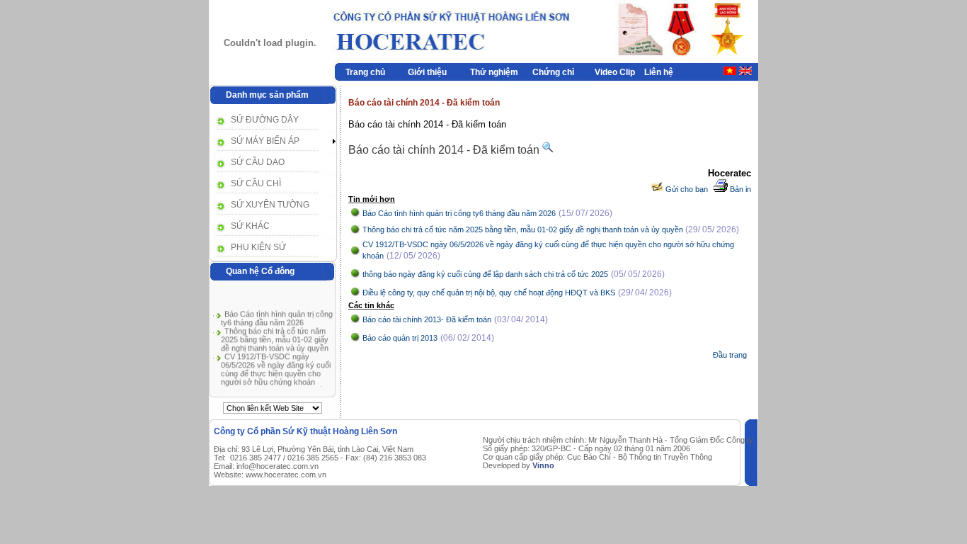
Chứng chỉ (553, 72)
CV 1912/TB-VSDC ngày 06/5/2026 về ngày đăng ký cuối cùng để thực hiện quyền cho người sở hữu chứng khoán (276, 368)
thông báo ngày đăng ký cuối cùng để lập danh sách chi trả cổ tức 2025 (485, 274)
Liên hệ (658, 72)
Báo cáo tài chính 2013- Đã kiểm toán (426, 319)
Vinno (543, 465)
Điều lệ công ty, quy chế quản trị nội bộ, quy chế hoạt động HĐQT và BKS (488, 292)
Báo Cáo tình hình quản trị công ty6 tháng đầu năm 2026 (277, 316)
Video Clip (615, 72)
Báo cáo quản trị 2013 (399, 338)
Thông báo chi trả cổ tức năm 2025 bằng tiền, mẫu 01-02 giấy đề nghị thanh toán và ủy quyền (274, 338)
